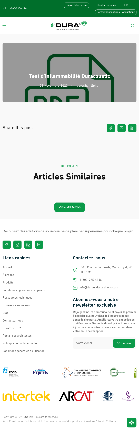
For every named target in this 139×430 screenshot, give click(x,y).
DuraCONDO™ (12, 328)
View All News (70, 207)
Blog (5, 313)
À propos (8, 275)
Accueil (7, 267)
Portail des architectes (17, 335)
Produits (8, 282)
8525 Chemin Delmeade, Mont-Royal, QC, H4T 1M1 (106, 270)
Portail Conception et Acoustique (116, 12)
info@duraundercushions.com (99, 287)
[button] (4, 25)
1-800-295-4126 (91, 280)
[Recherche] (132, 25)
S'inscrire (124, 343)
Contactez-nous (106, 5)
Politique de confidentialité (20, 343)
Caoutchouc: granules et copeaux (24, 290)
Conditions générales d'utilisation (24, 351)
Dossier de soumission (17, 305)
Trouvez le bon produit (76, 5)
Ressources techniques (17, 297)
